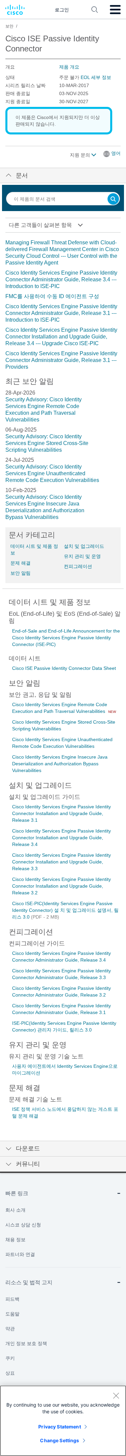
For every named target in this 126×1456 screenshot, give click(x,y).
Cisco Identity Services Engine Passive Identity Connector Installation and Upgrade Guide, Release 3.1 (61, 813)
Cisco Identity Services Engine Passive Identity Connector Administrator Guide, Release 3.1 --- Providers (61, 360)
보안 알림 (20, 573)
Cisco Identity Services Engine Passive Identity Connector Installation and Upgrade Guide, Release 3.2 (61, 886)
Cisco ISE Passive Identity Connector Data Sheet (64, 668)
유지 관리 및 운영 (82, 556)
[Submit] (113, 199)
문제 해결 (20, 563)
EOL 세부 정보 (96, 77)
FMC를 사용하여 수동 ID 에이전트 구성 (52, 296)
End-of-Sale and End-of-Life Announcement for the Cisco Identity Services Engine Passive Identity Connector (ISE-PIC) (66, 637)
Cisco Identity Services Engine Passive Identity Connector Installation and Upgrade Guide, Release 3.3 (61, 861)
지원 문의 (80, 155)
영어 (116, 153)
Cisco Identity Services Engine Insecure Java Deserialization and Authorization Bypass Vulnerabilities (60, 763)
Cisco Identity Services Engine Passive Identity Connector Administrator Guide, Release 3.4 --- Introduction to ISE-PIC (61, 279)
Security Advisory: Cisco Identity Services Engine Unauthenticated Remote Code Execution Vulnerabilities (52, 473)
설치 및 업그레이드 (84, 546)
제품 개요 (69, 67)
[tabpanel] (63, 304)
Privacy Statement (59, 1426)
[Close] (116, 1395)
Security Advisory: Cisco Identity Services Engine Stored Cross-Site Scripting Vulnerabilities (46, 443)
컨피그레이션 (78, 566)
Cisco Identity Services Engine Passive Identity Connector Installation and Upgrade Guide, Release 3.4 (61, 837)
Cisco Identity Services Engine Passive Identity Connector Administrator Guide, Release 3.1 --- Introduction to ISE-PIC (61, 313)
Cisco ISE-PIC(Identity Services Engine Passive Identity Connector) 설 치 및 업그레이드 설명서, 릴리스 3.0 (65, 910)
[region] (63, 1420)
